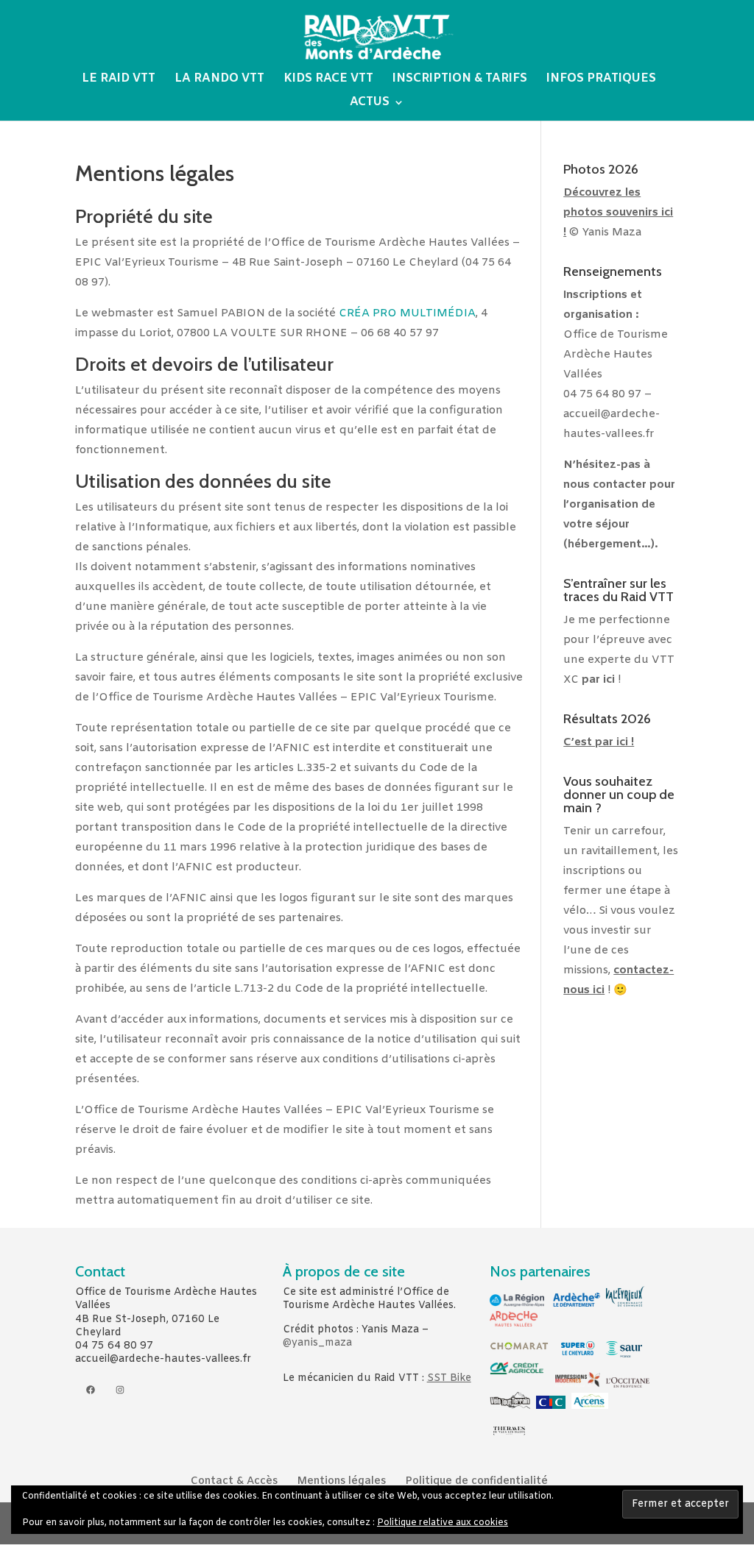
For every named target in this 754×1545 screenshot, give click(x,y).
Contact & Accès (234, 1481)
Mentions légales (341, 1481)
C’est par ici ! (598, 742)
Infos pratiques (601, 80)
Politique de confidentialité (476, 1481)
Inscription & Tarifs (459, 80)
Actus (370, 103)
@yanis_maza (317, 1343)
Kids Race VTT (328, 80)
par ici (598, 679)
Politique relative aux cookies (442, 1523)
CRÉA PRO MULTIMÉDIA (407, 313)
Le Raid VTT (118, 80)
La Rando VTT (219, 80)
